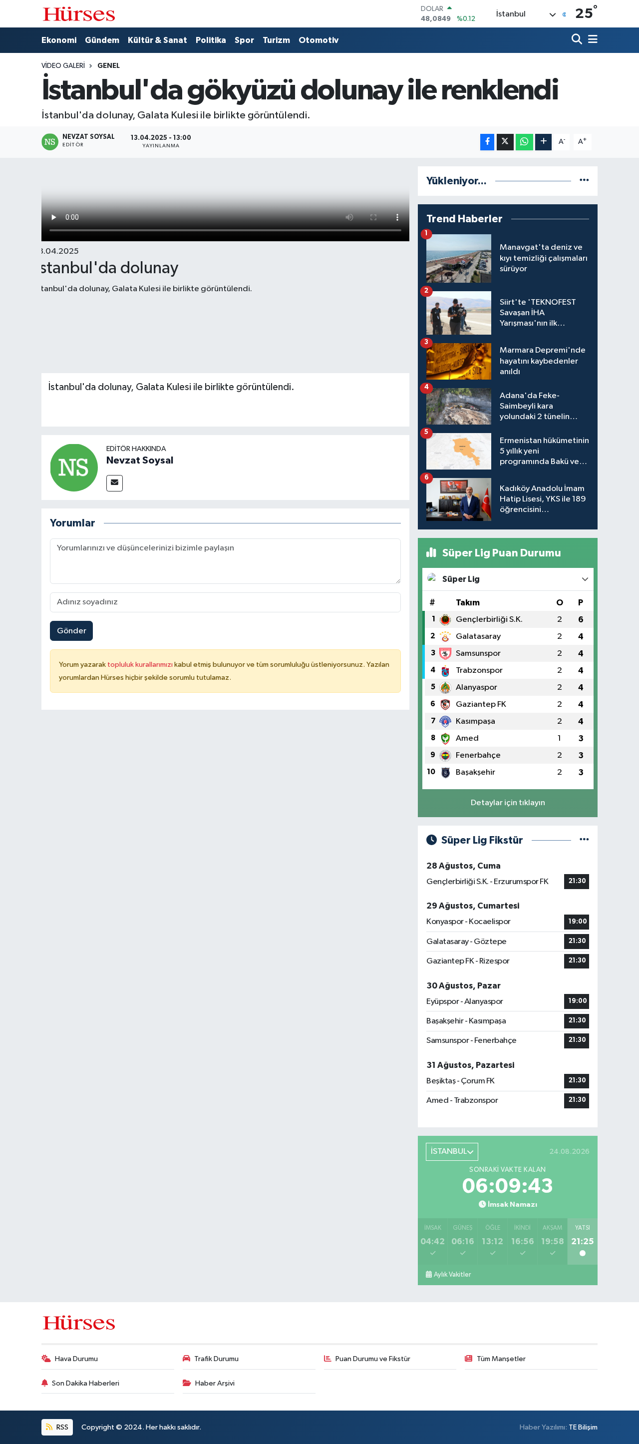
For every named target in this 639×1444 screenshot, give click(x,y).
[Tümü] (584, 181)
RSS (61, 1427)
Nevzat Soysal (139, 461)
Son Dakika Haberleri (85, 1383)
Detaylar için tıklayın (508, 803)
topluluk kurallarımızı (140, 664)
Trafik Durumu (216, 1359)
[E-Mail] (114, 483)
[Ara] (578, 40)
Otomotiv (318, 40)
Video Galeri (63, 65)
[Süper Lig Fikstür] (584, 840)
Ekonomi (58, 40)
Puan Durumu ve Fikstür (372, 1359)
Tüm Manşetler (501, 1359)
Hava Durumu (76, 1359)
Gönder (71, 631)
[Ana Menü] (591, 40)
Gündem (102, 40)
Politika (211, 40)
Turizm (276, 40)
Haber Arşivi (215, 1383)
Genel (108, 65)
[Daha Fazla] (543, 142)
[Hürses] (78, 13)
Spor (244, 40)
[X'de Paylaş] (505, 142)
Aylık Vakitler (452, 1274)
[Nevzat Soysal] (74, 467)
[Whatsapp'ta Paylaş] (524, 142)
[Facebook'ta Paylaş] (487, 142)
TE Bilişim (583, 1427)
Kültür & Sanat (157, 40)
